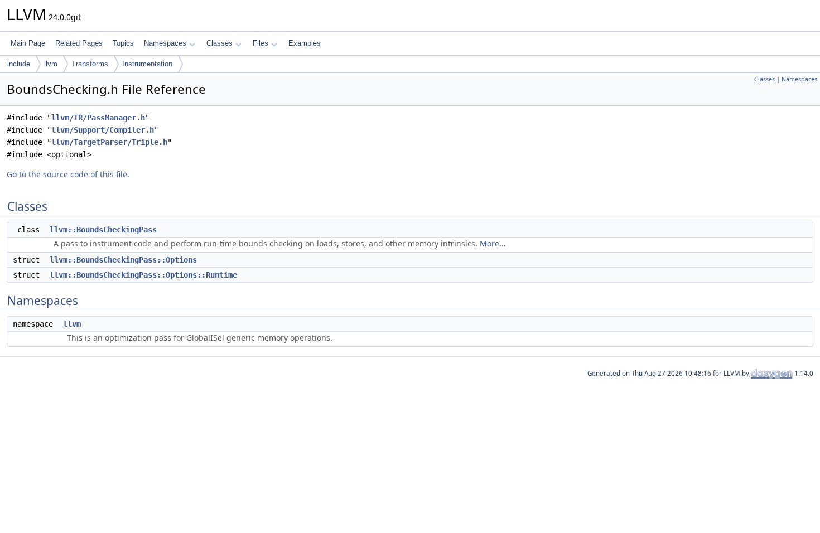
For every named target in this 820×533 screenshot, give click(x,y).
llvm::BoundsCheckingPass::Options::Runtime (143, 274)
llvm (50, 64)
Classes (219, 43)
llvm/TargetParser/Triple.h (109, 142)
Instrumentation (147, 64)
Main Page (28, 43)
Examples (304, 43)
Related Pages (79, 43)
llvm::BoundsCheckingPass (103, 229)
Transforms (89, 64)
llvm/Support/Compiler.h (102, 129)
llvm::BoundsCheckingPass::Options (123, 259)
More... (493, 243)
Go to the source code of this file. (68, 174)
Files (260, 43)
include (18, 64)
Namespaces (165, 43)
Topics (123, 43)
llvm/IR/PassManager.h (98, 117)
